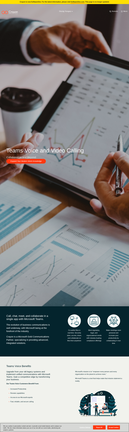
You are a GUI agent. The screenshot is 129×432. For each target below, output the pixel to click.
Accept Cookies (114, 427)
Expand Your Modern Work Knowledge (26, 161)
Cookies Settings (85, 427)
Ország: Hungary (65, 11)
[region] (64, 427)
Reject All (99, 427)
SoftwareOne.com (77, 2)
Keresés (114, 11)
